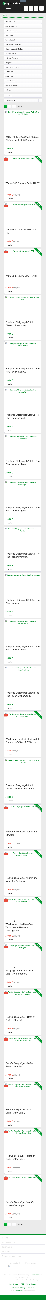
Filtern (9, 96)
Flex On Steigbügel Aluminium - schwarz (21, 833)
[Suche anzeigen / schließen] (26, 8)
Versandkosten (34, 1275)
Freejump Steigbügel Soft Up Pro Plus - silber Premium (22, 555)
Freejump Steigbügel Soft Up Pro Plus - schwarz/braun (22, 648)
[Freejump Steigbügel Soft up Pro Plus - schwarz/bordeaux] (22, 677)
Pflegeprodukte (10, 53)
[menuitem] (6, 8)
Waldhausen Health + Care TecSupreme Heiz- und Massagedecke (19, 927)
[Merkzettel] (31, 8)
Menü (8, 8)
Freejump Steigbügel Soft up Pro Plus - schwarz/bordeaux (22, 694)
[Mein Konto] (36, 8)
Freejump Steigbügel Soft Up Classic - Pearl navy (20, 324)
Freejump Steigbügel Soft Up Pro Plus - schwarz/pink (22, 416)
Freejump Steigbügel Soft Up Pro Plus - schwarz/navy (22, 370)
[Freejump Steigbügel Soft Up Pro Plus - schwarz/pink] (22, 399)
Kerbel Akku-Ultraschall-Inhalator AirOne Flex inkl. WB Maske (22, 138)
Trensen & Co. (10, 22)
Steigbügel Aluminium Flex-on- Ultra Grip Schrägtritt (21, 972)
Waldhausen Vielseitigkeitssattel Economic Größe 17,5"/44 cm (22, 740)
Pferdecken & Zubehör (13, 44)
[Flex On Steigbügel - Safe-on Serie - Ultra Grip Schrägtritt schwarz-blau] (22, 1094)
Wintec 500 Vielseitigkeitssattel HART (21, 231)
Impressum (31, 1288)
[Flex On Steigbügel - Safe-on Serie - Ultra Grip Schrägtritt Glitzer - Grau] (22, 1140)
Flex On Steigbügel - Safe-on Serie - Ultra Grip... (20, 1018)
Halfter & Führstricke (12, 58)
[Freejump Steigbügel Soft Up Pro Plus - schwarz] (22, 584)
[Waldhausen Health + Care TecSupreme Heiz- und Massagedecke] (22, 908)
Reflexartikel (9, 72)
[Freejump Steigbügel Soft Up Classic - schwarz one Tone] (22, 769)
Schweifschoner (10, 81)
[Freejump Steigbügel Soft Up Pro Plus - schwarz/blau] (22, 445)
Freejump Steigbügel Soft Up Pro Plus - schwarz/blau (22, 462)
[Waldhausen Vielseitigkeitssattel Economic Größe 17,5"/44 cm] (22, 723)
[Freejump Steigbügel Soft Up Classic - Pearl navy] (22, 306)
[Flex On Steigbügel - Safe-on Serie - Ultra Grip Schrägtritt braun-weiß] (22, 1001)
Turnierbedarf (10, 40)
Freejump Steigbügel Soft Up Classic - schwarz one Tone (20, 787)
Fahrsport (8, 90)
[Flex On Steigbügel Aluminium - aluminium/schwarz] (22, 862)
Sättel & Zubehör (11, 31)
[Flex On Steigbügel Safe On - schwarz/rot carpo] (22, 1186)
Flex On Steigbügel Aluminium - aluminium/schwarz (21, 879)
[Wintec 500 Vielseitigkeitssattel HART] (22, 214)
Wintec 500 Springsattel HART (21, 275)
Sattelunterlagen (11, 26)
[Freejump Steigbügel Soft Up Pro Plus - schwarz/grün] (22, 492)
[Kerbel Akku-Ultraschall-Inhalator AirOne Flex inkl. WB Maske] (22, 121)
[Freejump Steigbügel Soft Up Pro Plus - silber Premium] (22, 538)
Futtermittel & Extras (12, 67)
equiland (19, 1291)
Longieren (8, 63)
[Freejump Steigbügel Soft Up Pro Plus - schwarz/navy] (22, 353)
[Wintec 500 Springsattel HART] (22, 260)
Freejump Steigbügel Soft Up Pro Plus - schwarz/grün (22, 509)
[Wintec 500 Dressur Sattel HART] (22, 167)
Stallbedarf (9, 76)
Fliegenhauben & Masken (14, 49)
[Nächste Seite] (9, 106)
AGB (22, 1284)
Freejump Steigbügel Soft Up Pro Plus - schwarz (22, 601)
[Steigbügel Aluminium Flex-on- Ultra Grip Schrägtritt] (22, 955)
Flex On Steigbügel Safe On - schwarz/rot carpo (20, 1203)
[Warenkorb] (41, 8)
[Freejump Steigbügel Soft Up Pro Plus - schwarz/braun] (22, 631)
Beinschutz (9, 35)
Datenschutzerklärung (18, 1288)
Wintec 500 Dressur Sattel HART (22, 183)
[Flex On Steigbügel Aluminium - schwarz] (22, 816)
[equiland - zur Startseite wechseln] (11, 3)
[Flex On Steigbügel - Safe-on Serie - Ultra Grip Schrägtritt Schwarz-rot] (22, 1047)
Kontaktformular (13, 1284)
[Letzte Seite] (14, 106)
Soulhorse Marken (11, 85)
